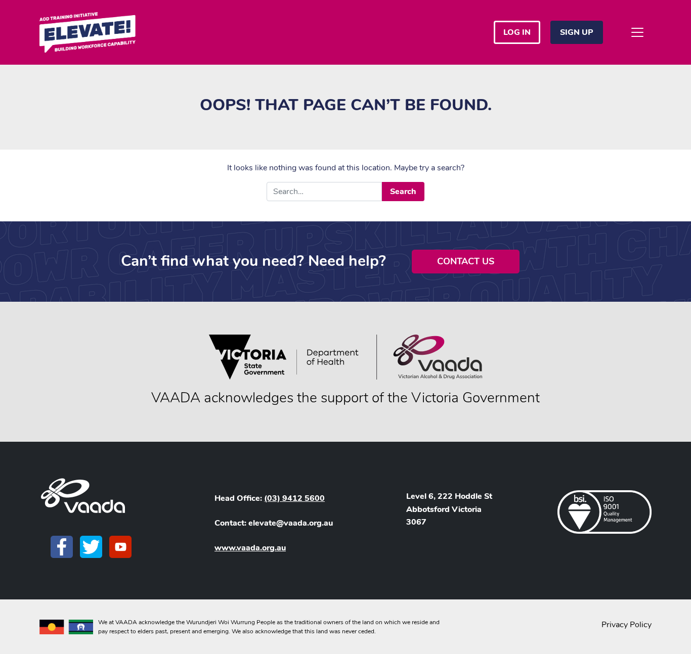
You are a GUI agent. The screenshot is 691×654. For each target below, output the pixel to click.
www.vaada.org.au (250, 547)
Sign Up (576, 32)
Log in (517, 32)
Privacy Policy (626, 624)
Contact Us (465, 261)
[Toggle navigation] (637, 32)
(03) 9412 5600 (294, 498)
